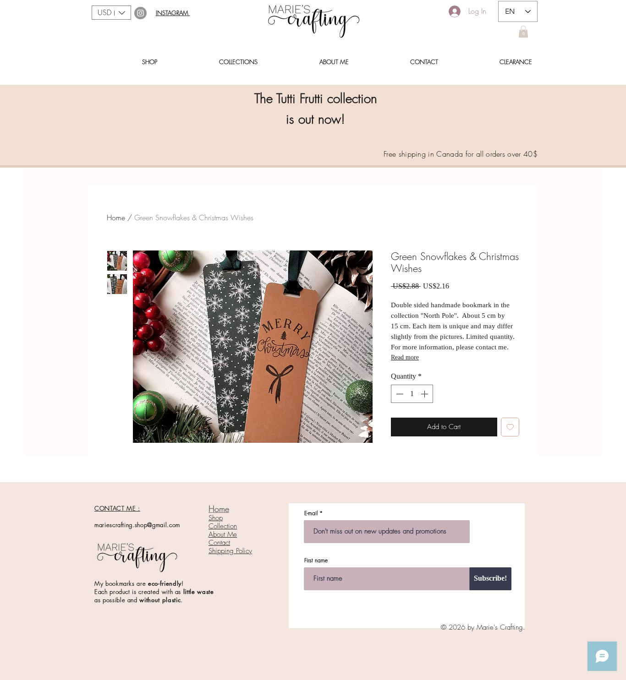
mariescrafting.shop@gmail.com (137, 525)
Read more (405, 357)
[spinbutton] (412, 394)
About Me (223, 534)
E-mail (311, 513)
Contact (219, 542)
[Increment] (425, 394)
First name (316, 560)
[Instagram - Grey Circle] (140, 13)
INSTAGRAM (173, 13)
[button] (111, 12)
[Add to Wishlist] (510, 427)
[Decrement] (398, 394)
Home (116, 217)
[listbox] (111, 12)
